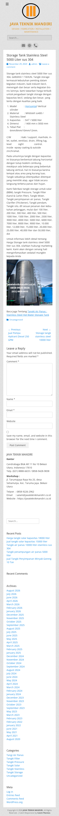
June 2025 (12, 635)
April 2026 (12, 600)
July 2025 (11, 632)
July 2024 (11, 673)
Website (11, 421)
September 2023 (16, 708)
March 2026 (13, 604)
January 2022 (14, 725)
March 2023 (13, 714)
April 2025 (12, 642)
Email (11, 410)
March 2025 (13, 645)
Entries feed (13, 795)
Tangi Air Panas (15, 755)
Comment (13, 361)
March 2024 (13, 687)
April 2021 (12, 735)
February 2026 (14, 607)
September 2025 (16, 625)
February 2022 (14, 721)
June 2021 (12, 728)
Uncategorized (16, 319)
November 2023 (15, 701)
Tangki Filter (13, 758)
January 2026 (14, 611)
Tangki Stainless (15, 768)
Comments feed (15, 798)
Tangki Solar (13, 765)
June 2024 (12, 676)
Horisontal (31, 106)
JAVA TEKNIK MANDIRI (31, 24)
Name (11, 399)
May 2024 (12, 680)
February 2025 (14, 649)
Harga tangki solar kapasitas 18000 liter (28, 538)
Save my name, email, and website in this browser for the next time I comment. (29, 437)
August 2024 (13, 670)
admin (34, 64)
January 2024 (14, 694)
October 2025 (14, 621)
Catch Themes (43, 813)
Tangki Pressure (15, 762)
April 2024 (12, 683)
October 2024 (14, 663)
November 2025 (15, 618)
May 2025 (12, 638)
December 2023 (15, 697)
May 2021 (12, 732)
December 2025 (15, 614)
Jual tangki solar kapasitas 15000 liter (27, 541)
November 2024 (15, 659)
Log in (10, 791)
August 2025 (13, 628)
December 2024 (15, 656)
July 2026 (11, 594)
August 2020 (13, 739)
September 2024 (16, 666)
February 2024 (14, 690)
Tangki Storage (15, 772)
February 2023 (14, 718)
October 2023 (14, 704)
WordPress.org (15, 802)
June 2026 (12, 597)
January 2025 (14, 652)
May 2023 (12, 711)
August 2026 (13, 590)
